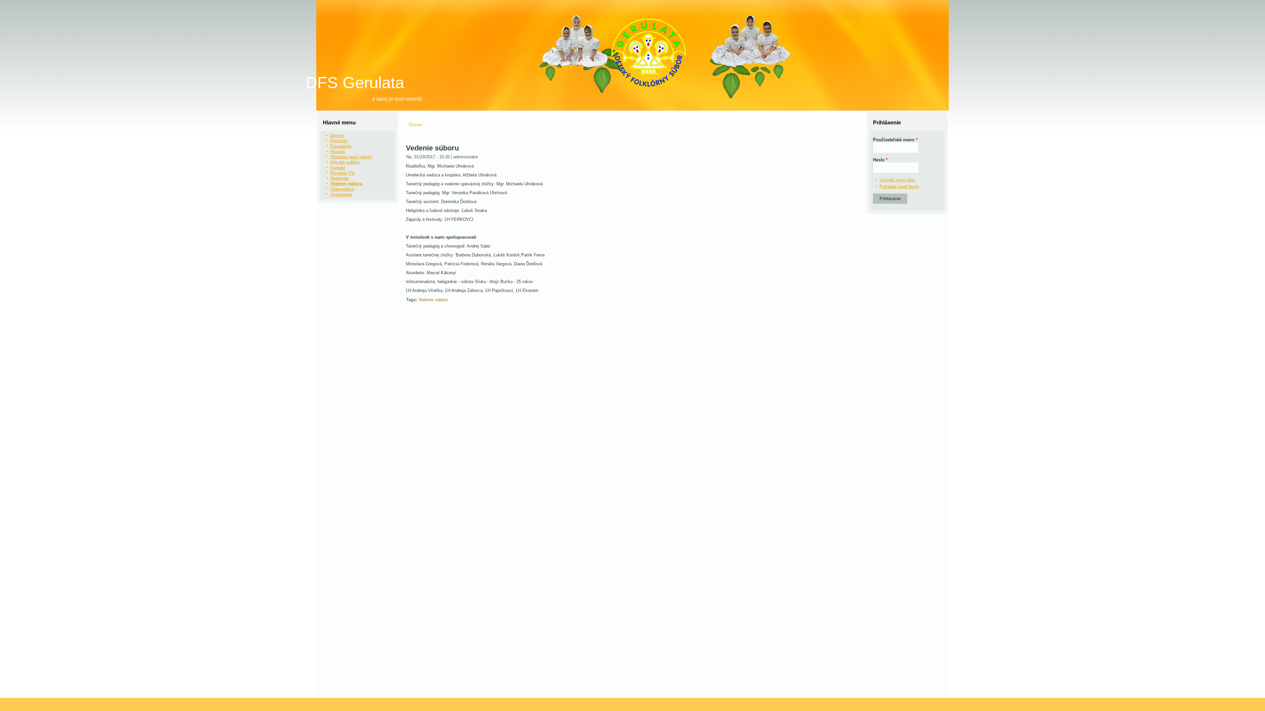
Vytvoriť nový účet (897, 179)
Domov (337, 135)
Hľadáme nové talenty (351, 156)
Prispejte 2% (342, 173)
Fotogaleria (340, 146)
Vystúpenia (341, 194)
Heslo (880, 159)
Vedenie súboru (346, 183)
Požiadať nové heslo (899, 186)
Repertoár (339, 178)
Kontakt (337, 167)
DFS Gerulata (355, 83)
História (337, 151)
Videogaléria (342, 189)
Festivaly (339, 140)
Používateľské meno (895, 139)
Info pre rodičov (345, 162)
